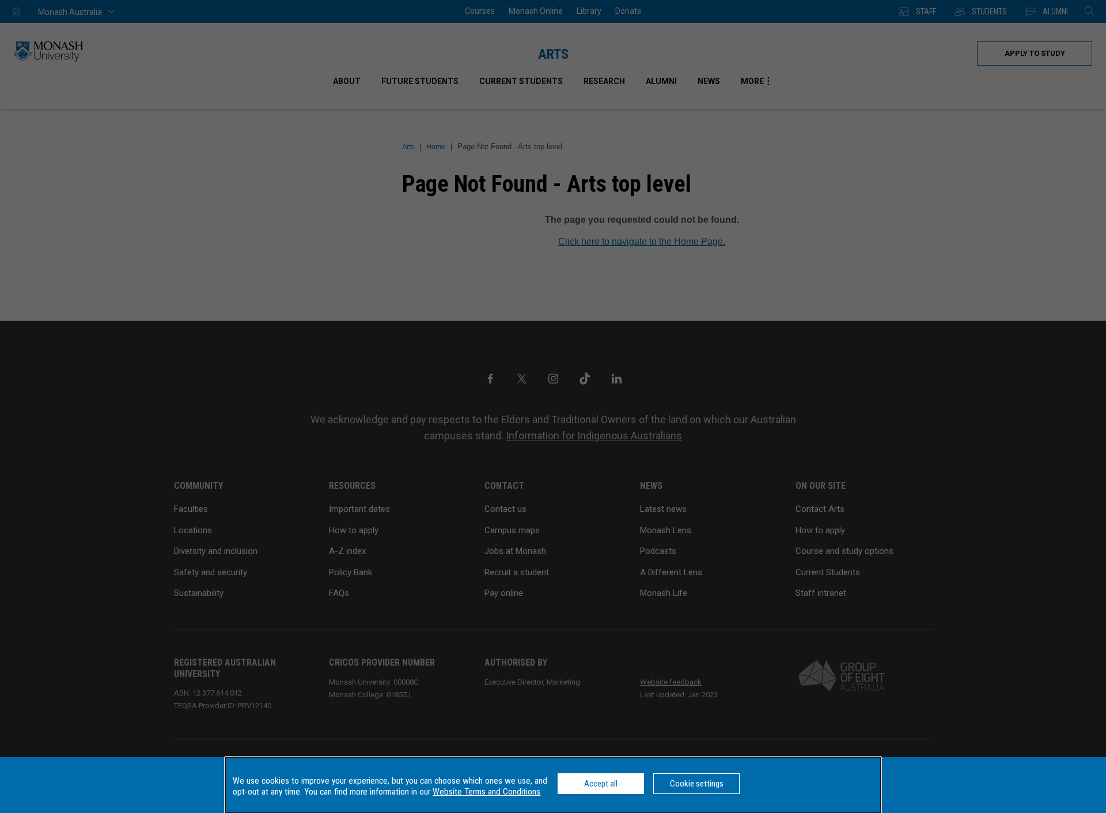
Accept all (601, 783)
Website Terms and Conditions (486, 792)
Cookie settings (697, 783)
